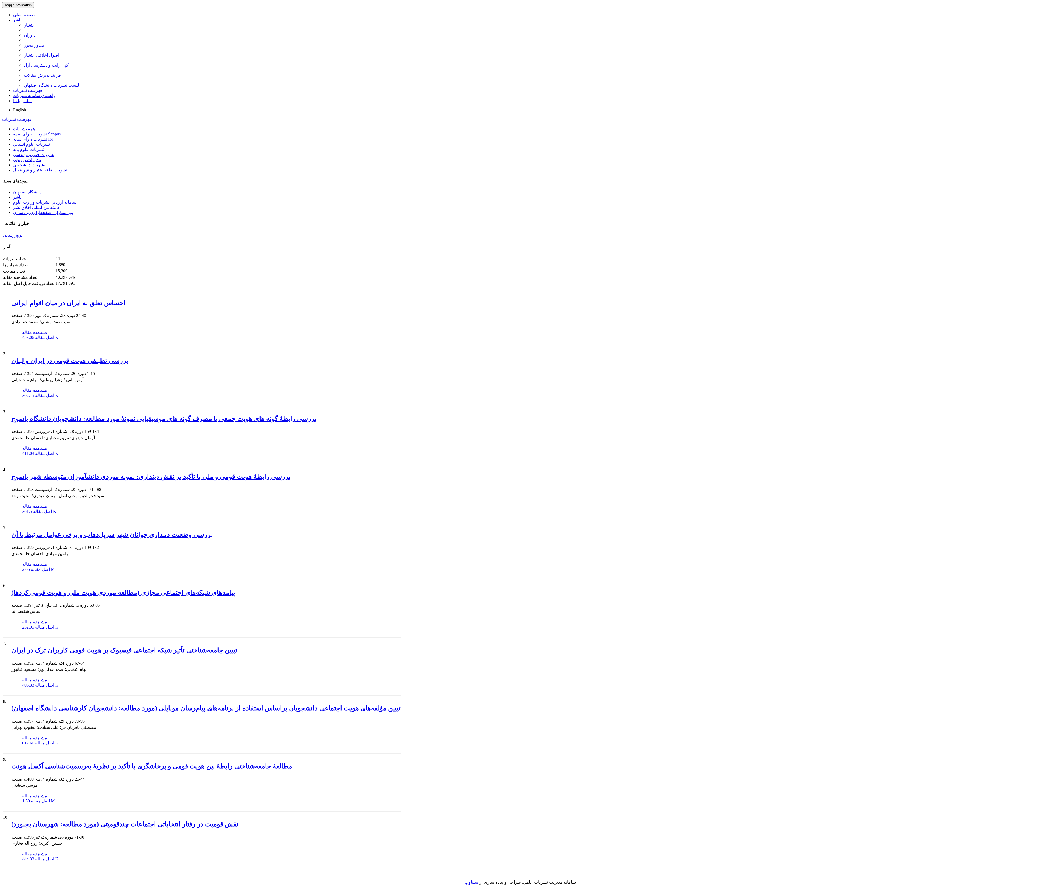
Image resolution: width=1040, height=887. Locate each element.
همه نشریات (24, 129)
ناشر (17, 20)
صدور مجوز (34, 45)
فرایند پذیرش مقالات (42, 75)
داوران (29, 35)
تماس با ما (22, 100)
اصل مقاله (40, 337)
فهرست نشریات (27, 90)
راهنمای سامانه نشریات (34, 95)
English (19, 110)
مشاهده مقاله (34, 332)
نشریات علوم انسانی (31, 144)
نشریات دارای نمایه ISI (33, 139)
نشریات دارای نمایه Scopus (37, 134)
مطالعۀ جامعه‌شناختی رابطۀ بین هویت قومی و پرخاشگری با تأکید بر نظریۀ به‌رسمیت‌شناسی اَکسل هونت (151, 766)
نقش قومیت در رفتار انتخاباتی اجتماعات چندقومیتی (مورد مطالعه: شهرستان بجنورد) (124, 824)
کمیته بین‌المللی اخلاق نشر (36, 207)
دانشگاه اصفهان (27, 192)
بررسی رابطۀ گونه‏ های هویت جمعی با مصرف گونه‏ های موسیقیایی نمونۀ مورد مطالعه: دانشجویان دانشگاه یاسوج (164, 418)
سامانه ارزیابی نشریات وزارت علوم (44, 202)
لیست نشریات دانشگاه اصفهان (51, 85)
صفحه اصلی (24, 14)
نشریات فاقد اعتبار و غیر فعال (40, 170)
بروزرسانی (12, 235)
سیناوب (471, 882)
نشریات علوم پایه (28, 149)
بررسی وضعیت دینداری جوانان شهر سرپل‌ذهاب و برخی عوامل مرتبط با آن (112, 534)
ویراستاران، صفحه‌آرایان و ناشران (43, 212)
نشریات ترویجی (27, 159)
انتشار (29, 25)
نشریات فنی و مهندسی (33, 154)
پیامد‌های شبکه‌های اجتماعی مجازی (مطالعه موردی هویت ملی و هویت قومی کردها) (123, 592)
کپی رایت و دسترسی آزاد (46, 65)
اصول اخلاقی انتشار (41, 55)
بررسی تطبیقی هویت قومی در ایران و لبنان (69, 360)
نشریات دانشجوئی (29, 165)
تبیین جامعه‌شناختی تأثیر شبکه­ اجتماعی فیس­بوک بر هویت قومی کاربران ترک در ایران (124, 650)
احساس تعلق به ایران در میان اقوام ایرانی (68, 302)
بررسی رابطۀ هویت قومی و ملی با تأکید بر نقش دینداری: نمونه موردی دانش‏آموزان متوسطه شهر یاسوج (151, 476)
